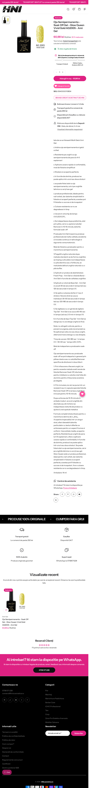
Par (46, 690)
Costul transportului (70, 41)
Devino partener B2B (10, 768)
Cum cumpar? (8, 744)
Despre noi (6, 748)
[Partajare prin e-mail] (79, 494)
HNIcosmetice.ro (47, 782)
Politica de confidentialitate (13, 736)
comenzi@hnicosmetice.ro (13, 693)
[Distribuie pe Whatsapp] (73, 494)
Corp (47, 714)
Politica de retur (8, 740)
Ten (46, 710)
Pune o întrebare (70, 488)
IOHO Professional (52, 706)
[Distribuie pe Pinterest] (68, 494)
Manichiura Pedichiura (54, 698)
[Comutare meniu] (84, 9)
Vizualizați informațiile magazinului (70, 129)
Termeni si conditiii (10, 732)
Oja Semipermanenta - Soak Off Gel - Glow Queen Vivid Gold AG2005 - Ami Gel (15, 622)
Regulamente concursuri (12, 760)
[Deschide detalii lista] (82, 394)
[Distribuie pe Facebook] (62, 494)
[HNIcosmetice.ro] (12, 9)
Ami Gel (5, 617)
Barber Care (50, 702)
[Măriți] (31, 36)
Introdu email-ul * (54, 733)
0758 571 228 (7, 690)
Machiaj (48, 694)
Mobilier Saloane (52, 722)
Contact (5, 756)
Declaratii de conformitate (13, 752)
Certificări (6, 764)
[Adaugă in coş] (6, 610)
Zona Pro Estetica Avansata (56, 718)
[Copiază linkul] (56, 500)
